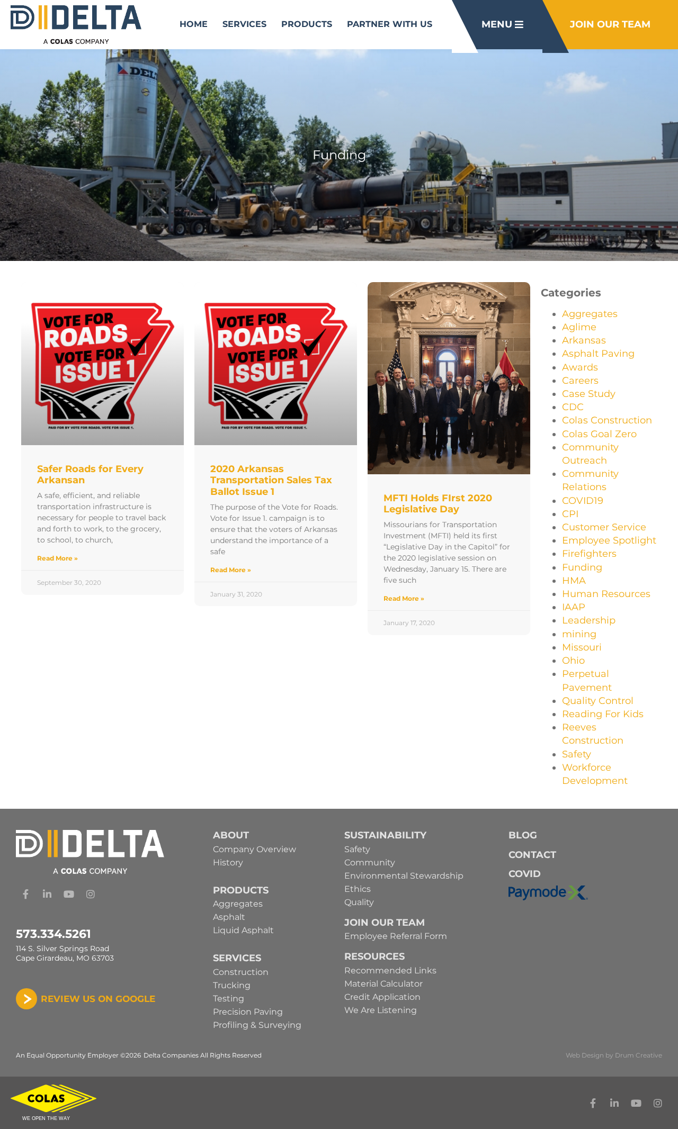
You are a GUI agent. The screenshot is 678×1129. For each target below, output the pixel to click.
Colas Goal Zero (599, 434)
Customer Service (604, 527)
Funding (582, 567)
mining (579, 634)
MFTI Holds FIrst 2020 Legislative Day (437, 504)
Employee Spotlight (609, 540)
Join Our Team (384, 922)
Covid (524, 874)
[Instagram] (90, 894)
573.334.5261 (53, 934)
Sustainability (385, 835)
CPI (570, 514)
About (231, 835)
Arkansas (584, 340)
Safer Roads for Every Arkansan (90, 474)
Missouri (582, 647)
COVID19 (582, 501)
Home (194, 24)
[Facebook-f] (25, 894)
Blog (522, 835)
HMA (574, 580)
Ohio (573, 660)
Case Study (588, 394)
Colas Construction (607, 420)
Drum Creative (638, 1055)
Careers (580, 380)
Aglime (579, 327)
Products (306, 24)
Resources (374, 956)
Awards (580, 367)
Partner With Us (389, 24)
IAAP (573, 607)
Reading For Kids (603, 714)
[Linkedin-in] (47, 894)
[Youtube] (68, 894)
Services (244, 24)
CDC (573, 407)
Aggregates (590, 314)
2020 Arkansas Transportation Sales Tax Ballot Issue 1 (271, 480)
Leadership (588, 620)
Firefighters (589, 553)
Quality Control (598, 701)
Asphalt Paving (598, 353)
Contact (532, 855)
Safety (576, 754)
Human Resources (606, 594)
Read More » (57, 558)
